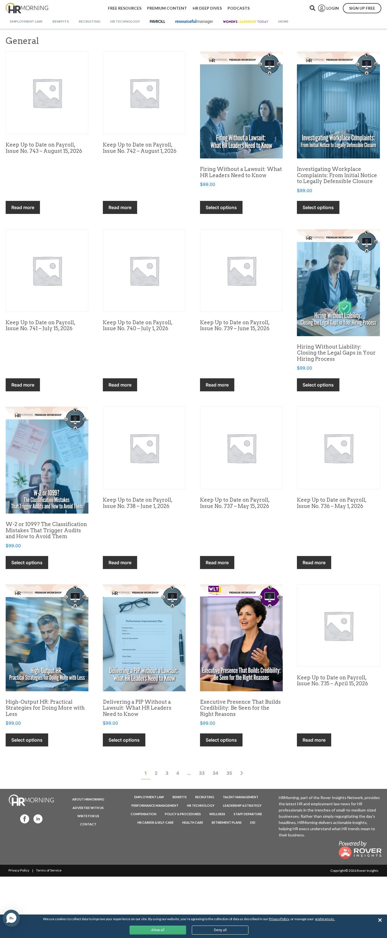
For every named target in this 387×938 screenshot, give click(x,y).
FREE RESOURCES (124, 8)
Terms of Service (48, 870)
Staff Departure (248, 814)
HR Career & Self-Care (155, 822)
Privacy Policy (18, 870)
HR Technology (200, 805)
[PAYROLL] (157, 21)
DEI (252, 822)
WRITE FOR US (88, 816)
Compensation (143, 814)
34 (215, 773)
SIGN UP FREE (362, 8)
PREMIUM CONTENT (167, 8)
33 (202, 773)
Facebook (23, 818)
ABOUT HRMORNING (88, 799)
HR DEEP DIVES (207, 8)
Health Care (192, 822)
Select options (221, 207)
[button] (11, 918)
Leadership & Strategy (242, 805)
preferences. (325, 919)
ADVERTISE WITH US (88, 808)
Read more (22, 207)
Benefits (180, 797)
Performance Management (154, 805)
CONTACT (88, 824)
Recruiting (204, 797)
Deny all (220, 930)
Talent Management (240, 797)
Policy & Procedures (183, 814)
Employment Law (149, 797)
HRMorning (27, 8)
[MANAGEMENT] (194, 21)
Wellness (217, 814)
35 (229, 773)
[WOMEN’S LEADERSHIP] (245, 21)
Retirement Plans (227, 822)
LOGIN (332, 8)
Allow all (157, 930)
